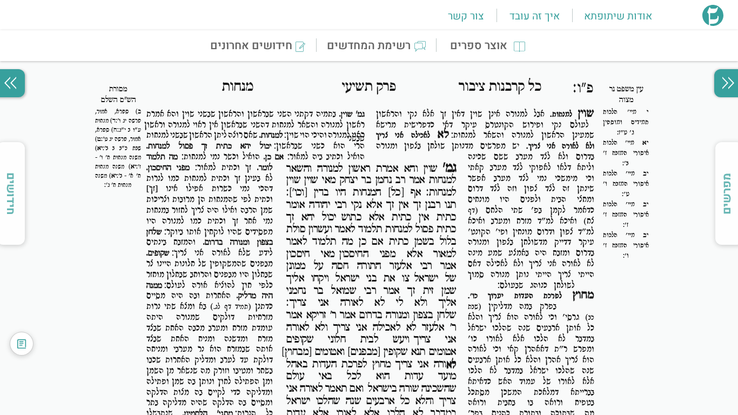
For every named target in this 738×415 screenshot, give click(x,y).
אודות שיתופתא (618, 16)
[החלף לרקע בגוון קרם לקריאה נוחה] (21, 344)
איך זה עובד (534, 16)
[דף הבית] (712, 22)
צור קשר (466, 16)
